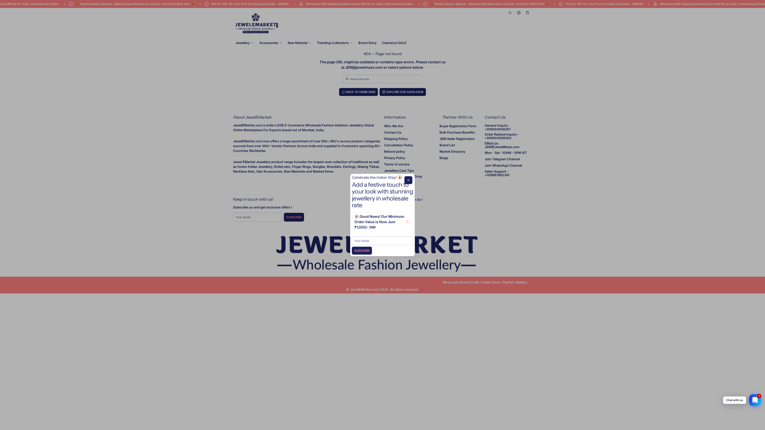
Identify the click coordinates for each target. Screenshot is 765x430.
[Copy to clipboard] (407, 222)
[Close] (408, 180)
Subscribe (362, 250)
